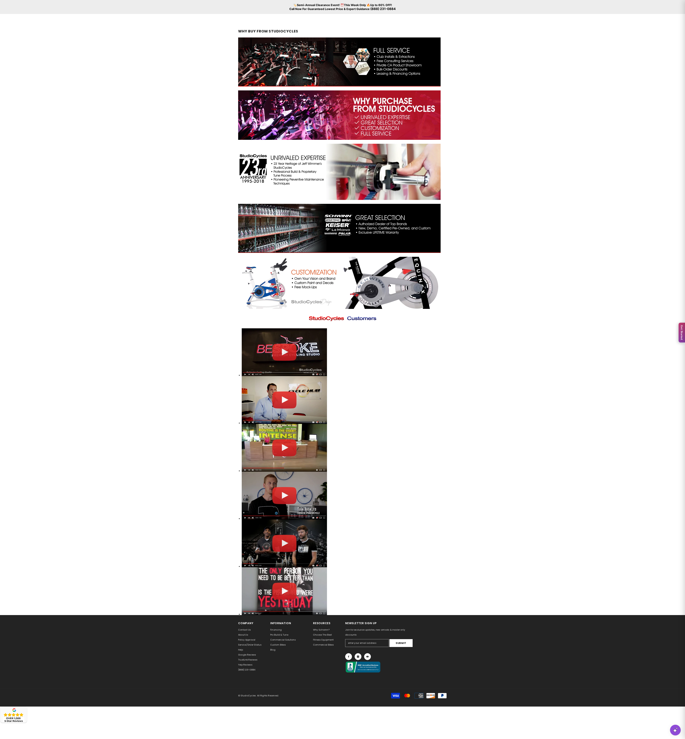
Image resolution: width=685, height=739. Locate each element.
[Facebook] (348, 656)
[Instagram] (358, 656)
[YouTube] (367, 656)
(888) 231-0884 (383, 9)
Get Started (681, 332)
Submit (401, 643)
